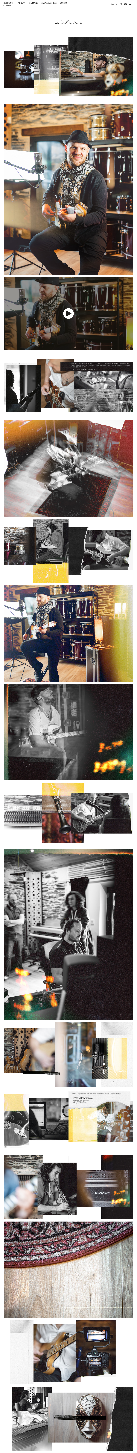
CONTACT (8, 5)
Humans (33, 3)
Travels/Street (49, 3)
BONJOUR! (8, 3)
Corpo (63, 3)
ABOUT (21, 3)
